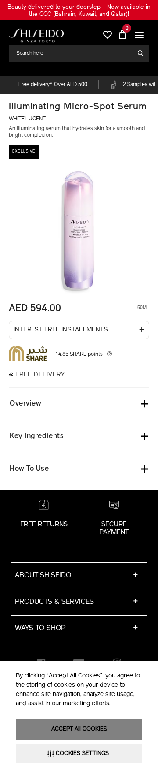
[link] (36, 35)
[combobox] (75, 53)
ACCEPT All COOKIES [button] (79, 729)
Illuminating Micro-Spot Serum (78, 107)
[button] (139, 35)
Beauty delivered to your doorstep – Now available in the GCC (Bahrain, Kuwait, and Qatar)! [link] (79, 10)
